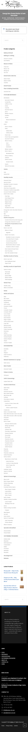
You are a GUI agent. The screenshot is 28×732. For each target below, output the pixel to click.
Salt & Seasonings (9, 378)
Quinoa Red (6, 174)
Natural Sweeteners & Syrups (12, 359)
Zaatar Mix (8, 467)
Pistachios (6, 451)
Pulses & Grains (8, 372)
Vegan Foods (8, 263)
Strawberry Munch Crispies (12, 246)
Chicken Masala (8, 522)
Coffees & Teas (8, 104)
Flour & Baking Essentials (11, 88)
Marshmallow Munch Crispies (13, 244)
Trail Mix (6, 82)
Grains (6, 169)
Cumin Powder (8, 501)
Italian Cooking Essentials (10, 507)
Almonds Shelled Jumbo (11, 423)
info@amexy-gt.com (9, 710)
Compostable (7, 544)
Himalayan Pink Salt (9, 503)
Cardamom (6, 302)
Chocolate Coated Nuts (10, 431)
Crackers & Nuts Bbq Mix (12, 463)
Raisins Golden (7, 80)
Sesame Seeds (9, 161)
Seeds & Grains (7, 269)
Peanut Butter (7, 532)
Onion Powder (8, 495)
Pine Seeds (7, 437)
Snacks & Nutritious (9, 384)
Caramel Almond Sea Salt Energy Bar (14, 220)
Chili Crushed (7, 304)
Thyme (5, 340)
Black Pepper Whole (9, 481)
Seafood (7, 157)
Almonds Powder (8, 369)
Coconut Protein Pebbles (10, 192)
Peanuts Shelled (9, 433)
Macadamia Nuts (10, 153)
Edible (5, 546)
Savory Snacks (7, 456)
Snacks (6, 164)
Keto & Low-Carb (8, 228)
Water (6, 122)
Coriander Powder (8, 310)
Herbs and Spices (9, 293)
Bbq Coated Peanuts (9, 393)
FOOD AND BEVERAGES (10, 94)
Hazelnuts (6, 419)
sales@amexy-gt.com (9, 712)
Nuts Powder (7, 366)
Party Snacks (8, 405)
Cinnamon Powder (8, 306)
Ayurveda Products (9, 100)
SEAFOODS (8, 147)
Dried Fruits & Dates (8, 193)
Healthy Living (7, 285)
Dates (6, 128)
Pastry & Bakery (9, 155)
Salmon (8, 145)
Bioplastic (6, 541)
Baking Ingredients (9, 425)
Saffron (5, 333)
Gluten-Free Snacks (9, 234)
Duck (7, 143)
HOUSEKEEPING (8, 345)
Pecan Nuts (7, 435)
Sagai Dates (7, 205)
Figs (5, 213)
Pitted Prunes (8, 203)
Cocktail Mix (8, 102)
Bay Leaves (6, 298)
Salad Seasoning (8, 335)
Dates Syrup (7, 362)
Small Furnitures (8, 354)
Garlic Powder (7, 497)
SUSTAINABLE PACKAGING (11, 536)
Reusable (6, 552)
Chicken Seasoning (8, 483)
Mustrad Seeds (7, 325)
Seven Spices (7, 516)
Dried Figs (7, 196)
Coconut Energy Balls (11, 241)
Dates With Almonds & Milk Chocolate (13, 415)
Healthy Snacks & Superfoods (12, 266)
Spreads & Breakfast (10, 528)
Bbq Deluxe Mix (7, 395)
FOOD (5, 124)
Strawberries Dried (9, 207)
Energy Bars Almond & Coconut (12, 222)
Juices (6, 111)
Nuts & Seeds (7, 421)
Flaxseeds (6, 417)
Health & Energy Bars (20, 18)
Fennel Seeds (7, 315)
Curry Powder (7, 314)
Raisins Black (7, 78)
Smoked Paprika (8, 337)
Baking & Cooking (9, 55)
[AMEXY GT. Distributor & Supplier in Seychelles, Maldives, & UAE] (14, 4)
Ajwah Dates (6, 387)
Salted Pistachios (8, 455)
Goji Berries (6, 215)
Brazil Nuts (7, 427)
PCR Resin (6, 548)
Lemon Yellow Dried (8, 321)
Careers (16, 725)
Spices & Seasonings (10, 476)
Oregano (7, 510)
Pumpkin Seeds (8, 443)
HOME (3, 664)
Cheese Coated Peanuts (11, 407)
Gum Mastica (7, 60)
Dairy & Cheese (8, 126)
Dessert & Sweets (8, 58)
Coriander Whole (8, 312)
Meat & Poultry (8, 140)
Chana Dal (6, 66)
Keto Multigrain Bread (10, 261)
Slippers (6, 352)
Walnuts (6, 473)
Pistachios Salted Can (9, 453)
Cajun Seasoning (9, 520)
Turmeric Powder (8, 342)
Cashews (6, 397)
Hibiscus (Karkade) (8, 287)
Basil (5, 296)
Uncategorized (8, 555)
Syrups (6, 117)
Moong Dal (6, 70)
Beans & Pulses (8, 63)
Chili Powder (7, 485)
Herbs (5, 290)
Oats (5, 172)
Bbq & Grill (6, 479)
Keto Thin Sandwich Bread (11, 253)
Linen (5, 350)
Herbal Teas (7, 282)
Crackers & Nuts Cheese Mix (11, 403)
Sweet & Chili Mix (8, 471)
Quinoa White (8, 275)
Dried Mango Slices (9, 198)
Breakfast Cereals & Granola (10, 184)
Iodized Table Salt (8, 381)
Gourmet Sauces (9, 109)
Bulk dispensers (8, 543)
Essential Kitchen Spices (9, 487)
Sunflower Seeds (8, 469)
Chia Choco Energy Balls (9, 188)
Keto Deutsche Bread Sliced (11, 249)
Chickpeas (6, 375)
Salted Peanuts (8, 446)
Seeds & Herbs (8, 159)
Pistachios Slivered (9, 441)
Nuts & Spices (8, 151)
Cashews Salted (7, 186)
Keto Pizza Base (9, 251)
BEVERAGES (6, 98)
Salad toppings (8, 279)
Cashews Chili (8, 429)
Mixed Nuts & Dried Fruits (11, 459)
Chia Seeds (7, 272)
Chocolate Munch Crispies (12, 239)
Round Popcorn (8, 445)
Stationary (6, 356)
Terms (2, 725)
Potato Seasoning (8, 329)
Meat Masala (7, 512)
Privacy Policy (9, 725)
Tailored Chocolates (9, 166)
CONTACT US (4, 662)
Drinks (6, 106)
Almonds (6, 389)
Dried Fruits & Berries (10, 75)
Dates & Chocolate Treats (10, 412)
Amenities (6, 349)
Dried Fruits (7, 135)
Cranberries (6, 410)
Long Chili (6, 323)
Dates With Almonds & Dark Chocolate (13, 413)
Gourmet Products (9, 138)
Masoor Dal (6, 68)
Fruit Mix (7, 108)
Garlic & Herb (8, 493)
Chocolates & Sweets (9, 399)
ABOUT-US (4, 660)
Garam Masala (7, 317)
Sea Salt (6, 514)
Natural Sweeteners (11, 119)
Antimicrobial (7, 539)
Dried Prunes (7, 85)
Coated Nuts (7, 401)
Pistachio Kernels (9, 439)
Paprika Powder (7, 327)
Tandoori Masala (7, 339)
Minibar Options (8, 149)
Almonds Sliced (7, 180)
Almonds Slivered (8, 391)
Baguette (8, 232)
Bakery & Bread (8, 53)
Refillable (6, 550)
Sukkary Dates (9, 132)
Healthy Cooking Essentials (10, 499)
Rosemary (6, 331)
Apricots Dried (7, 182)
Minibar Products (9, 113)
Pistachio (6, 449)
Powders (7, 115)
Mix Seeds (7, 273)
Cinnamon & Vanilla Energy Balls (11, 190)
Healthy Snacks (10, 18)
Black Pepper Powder (10, 489)
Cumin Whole (8, 491)
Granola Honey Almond (11, 243)
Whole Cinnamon (8, 524)
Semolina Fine (7, 91)
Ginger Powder (7, 319)
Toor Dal (6, 72)
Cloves (5, 308)
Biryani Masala (7, 300)
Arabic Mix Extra (10, 461)
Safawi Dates (9, 130)
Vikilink (12, 722)
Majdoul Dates (8, 202)
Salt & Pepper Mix (10, 465)
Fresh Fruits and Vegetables (11, 137)
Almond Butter (7, 531)
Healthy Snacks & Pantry (11, 256)
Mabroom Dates (8, 200)
